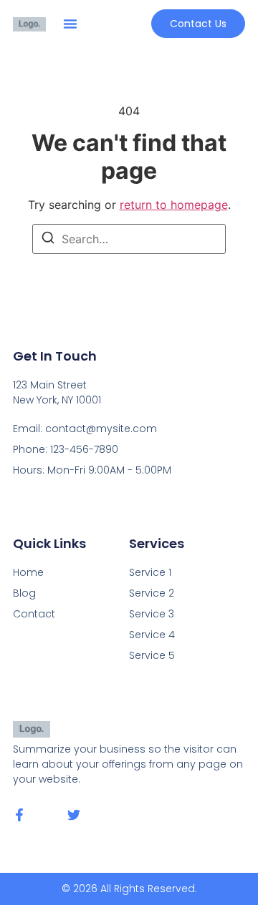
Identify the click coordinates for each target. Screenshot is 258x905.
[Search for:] (129, 239)
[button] (70, 23)
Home (28, 572)
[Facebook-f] (19, 814)
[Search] (48, 240)
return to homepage (174, 204)
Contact (34, 614)
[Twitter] (73, 814)
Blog (24, 593)
